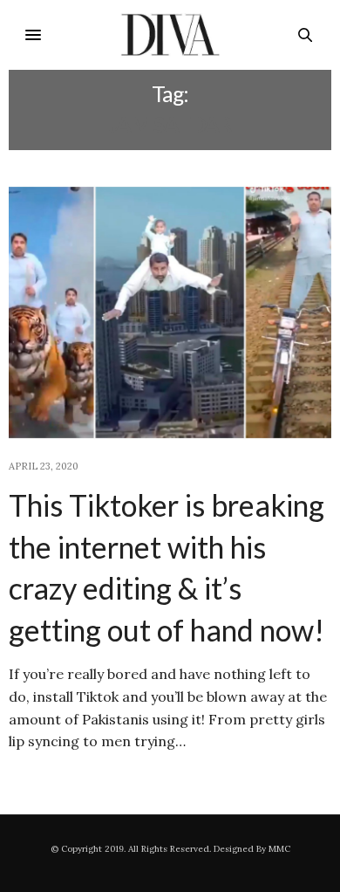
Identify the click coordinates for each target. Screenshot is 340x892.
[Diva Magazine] (170, 35)
